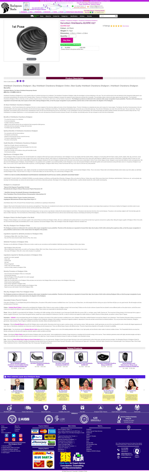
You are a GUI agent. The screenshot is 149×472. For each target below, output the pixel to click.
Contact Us (56, 16)
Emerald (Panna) (19, 324)
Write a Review (125, 26)
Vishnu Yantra (19, 334)
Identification (74, 16)
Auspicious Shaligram (72, 20)
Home (41, 16)
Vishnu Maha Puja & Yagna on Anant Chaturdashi (26, 339)
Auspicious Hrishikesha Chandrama (88, 20)
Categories (64, 16)
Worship (89, 16)
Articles (82, 16)
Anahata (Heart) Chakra (15, 307)
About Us (48, 16)
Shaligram (62, 20)
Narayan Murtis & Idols (31, 329)
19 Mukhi (13, 317)
